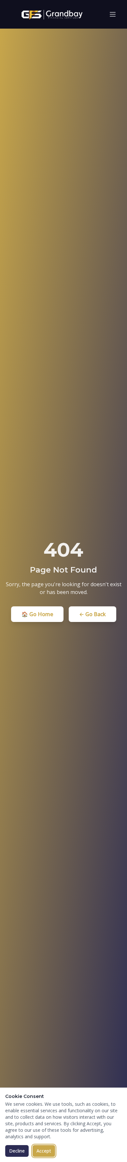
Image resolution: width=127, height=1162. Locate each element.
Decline (17, 1151)
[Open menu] (112, 14)
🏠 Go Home (37, 614)
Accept (43, 1151)
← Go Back (92, 614)
